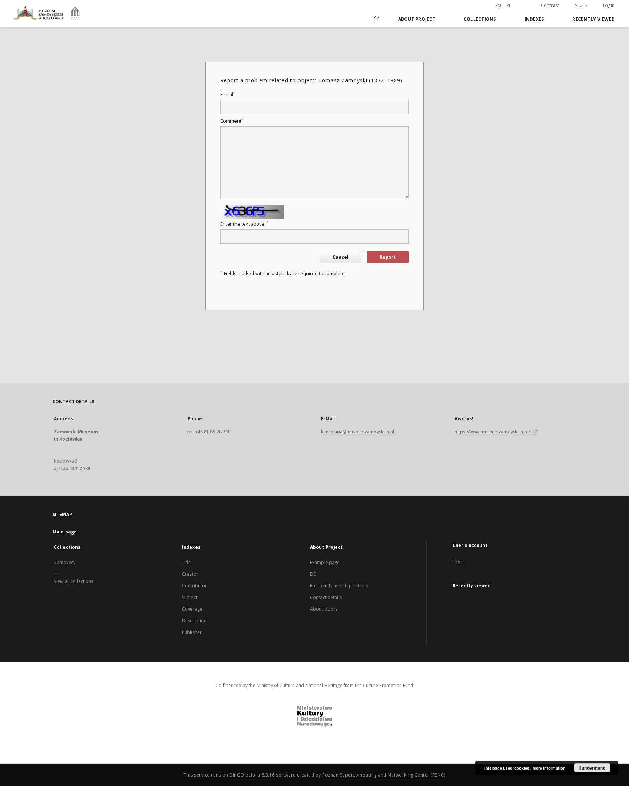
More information (549, 768)
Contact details (326, 597)
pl (508, 5)
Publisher (192, 632)
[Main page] (376, 19)
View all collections (73, 581)
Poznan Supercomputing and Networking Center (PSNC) (383, 775)
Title (186, 562)
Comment (231, 121)
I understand (592, 768)
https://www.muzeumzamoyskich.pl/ (493, 432)
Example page (325, 562)
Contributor (194, 586)
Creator (190, 574)
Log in (458, 562)
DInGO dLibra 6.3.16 (252, 775)
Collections (480, 19)
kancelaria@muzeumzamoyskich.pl (358, 432)
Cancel (340, 257)
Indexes (534, 19)
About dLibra (324, 609)
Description (194, 621)
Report (388, 257)
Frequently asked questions (339, 586)
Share (581, 6)
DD (313, 574)
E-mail (227, 94)
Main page (64, 532)
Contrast (550, 5)
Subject (189, 597)
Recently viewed (593, 19)
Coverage (192, 609)
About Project (416, 19)
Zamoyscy (64, 562)
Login (608, 5)
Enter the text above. (244, 224)
